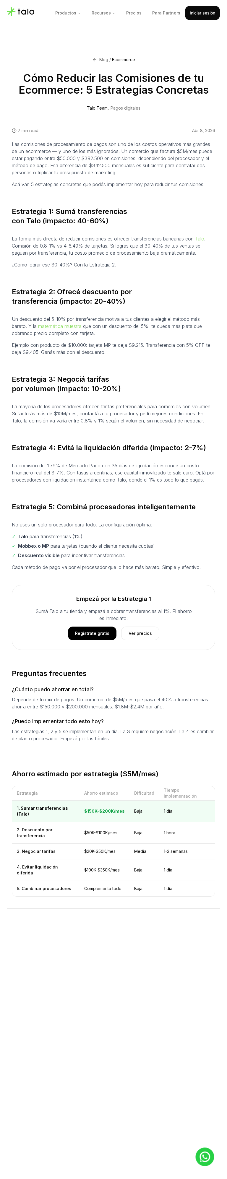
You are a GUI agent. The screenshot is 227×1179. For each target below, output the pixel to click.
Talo (199, 239)
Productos (65, 12)
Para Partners (166, 12)
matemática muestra (60, 326)
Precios (134, 12)
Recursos (101, 12)
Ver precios (140, 633)
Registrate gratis (92, 633)
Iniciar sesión (202, 12)
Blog (103, 59)
